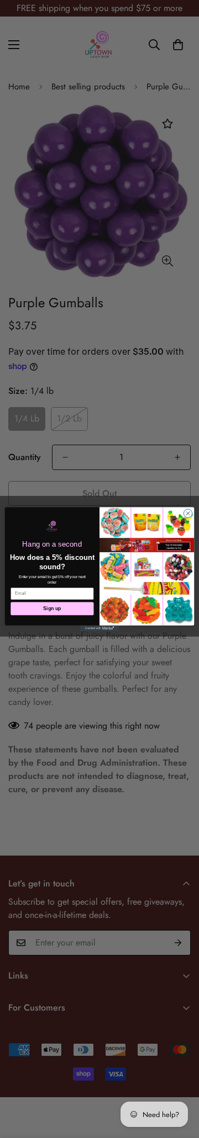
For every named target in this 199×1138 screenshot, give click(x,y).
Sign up (52, 608)
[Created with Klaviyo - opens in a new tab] (99, 628)
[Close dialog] (188, 513)
